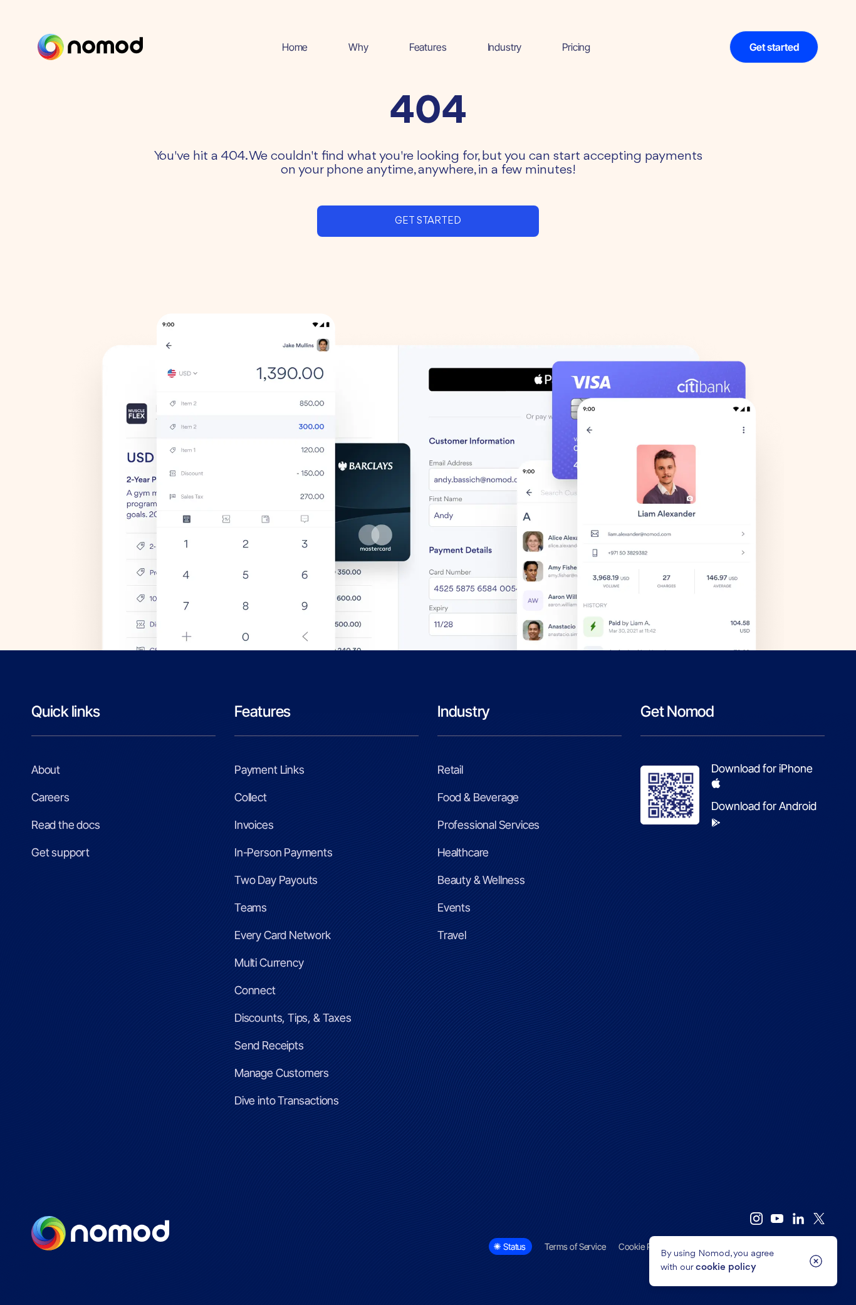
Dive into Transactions (286, 1100)
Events (454, 907)
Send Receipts (269, 1045)
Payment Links (269, 769)
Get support (60, 852)
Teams (250, 907)
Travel (451, 935)
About (45, 769)
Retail (450, 769)
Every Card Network (282, 935)
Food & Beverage (478, 797)
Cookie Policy (644, 1246)
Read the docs (65, 824)
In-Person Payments (283, 852)
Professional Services (488, 824)
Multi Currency (268, 962)
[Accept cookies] (816, 1261)
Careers (50, 797)
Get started (774, 47)
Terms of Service (575, 1246)
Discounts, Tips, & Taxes (293, 1017)
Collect (250, 797)
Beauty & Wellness (481, 879)
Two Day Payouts (276, 879)
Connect (255, 990)
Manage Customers (281, 1072)
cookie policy (726, 1267)
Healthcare (463, 852)
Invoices (254, 824)
